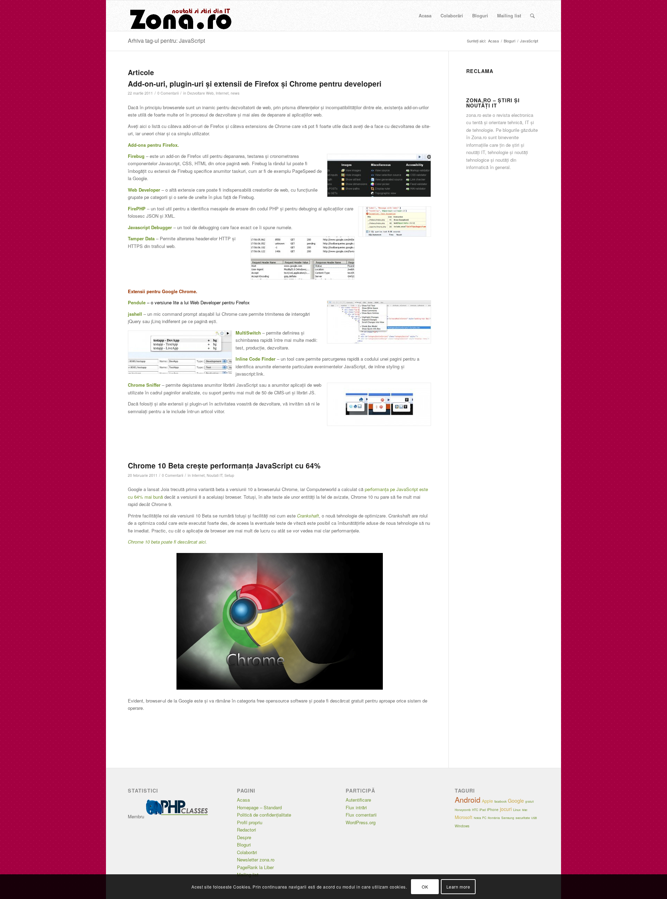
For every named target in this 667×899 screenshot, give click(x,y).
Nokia (477, 818)
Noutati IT (214, 475)
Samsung (507, 818)
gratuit (529, 801)
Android (467, 799)
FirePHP (137, 208)
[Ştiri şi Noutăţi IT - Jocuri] (180, 15)
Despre (244, 837)
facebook (500, 801)
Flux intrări (356, 807)
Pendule (137, 302)
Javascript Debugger (150, 227)
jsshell (135, 314)
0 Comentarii (168, 93)
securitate (523, 817)
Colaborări (247, 852)
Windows (462, 825)
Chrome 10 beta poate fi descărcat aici (167, 541)
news (235, 93)
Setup (229, 475)
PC (484, 818)
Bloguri (244, 844)
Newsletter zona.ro (255, 859)
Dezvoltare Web (200, 93)
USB (534, 818)
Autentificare (358, 799)
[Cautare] (532, 15)
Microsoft (463, 817)
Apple (487, 801)
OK (425, 887)
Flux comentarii (361, 814)
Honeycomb (463, 810)
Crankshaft (308, 515)
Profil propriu (249, 822)
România (494, 818)
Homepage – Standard (259, 807)
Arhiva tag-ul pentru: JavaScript (166, 41)
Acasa (243, 799)
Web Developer (144, 189)
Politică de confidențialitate (264, 814)
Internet (222, 93)
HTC (475, 810)
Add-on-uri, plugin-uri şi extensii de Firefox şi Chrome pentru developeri (254, 83)
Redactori (246, 829)
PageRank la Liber (255, 867)
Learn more (458, 887)
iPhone (493, 809)
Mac (524, 810)
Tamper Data (141, 238)
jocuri (506, 808)
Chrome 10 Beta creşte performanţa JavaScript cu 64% (224, 465)
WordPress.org (361, 822)
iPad (482, 810)
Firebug (136, 156)
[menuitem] (425, 15)
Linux (517, 809)
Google (516, 800)
